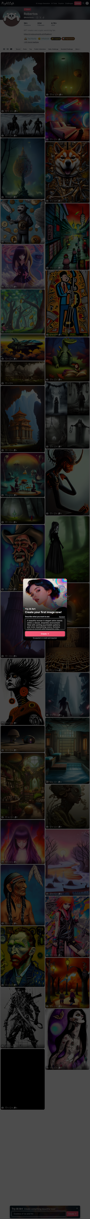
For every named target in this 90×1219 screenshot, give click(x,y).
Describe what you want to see (37, 617)
